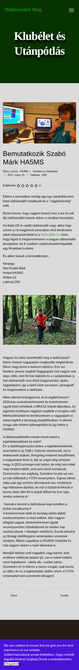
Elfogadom (11, 663)
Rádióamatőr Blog (23, 9)
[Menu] (71, 10)
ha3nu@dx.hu (50, 234)
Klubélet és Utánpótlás (45, 171)
